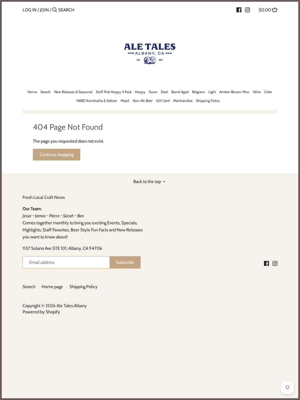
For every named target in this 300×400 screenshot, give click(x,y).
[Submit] (54, 10)
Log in (30, 10)
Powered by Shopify (41, 311)
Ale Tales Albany (72, 305)
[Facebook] (238, 9)
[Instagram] (247, 9)
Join (44, 10)
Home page (52, 286)
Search (29, 286)
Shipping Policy (83, 286)
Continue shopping (57, 154)
